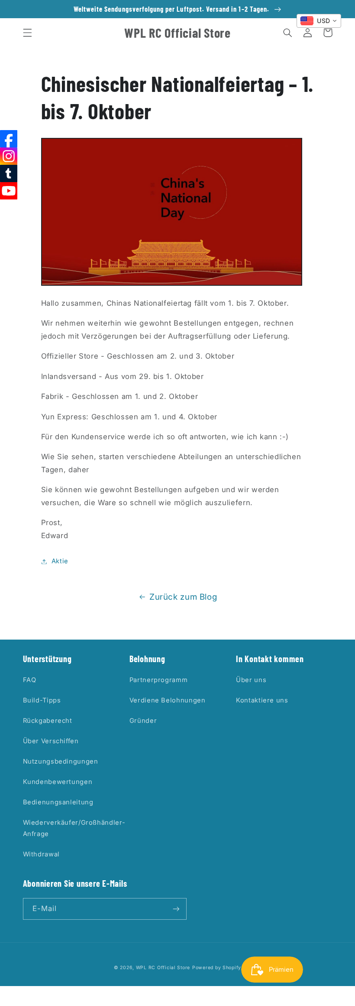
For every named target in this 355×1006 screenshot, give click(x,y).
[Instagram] (8, 156)
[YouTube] (8, 190)
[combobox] (319, 21)
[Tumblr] (8, 173)
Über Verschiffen (51, 741)
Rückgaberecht (47, 721)
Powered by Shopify (216, 967)
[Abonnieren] (176, 908)
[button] (27, 32)
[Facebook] (8, 138)
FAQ (29, 680)
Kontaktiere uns (262, 700)
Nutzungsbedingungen (60, 761)
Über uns (251, 680)
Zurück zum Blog (183, 597)
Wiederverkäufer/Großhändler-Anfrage (74, 828)
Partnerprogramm (158, 680)
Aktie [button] (60, 561)
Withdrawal (41, 854)
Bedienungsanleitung (58, 802)
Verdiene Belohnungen (167, 700)
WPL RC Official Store (163, 967)
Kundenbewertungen (58, 782)
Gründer (143, 721)
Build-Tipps (42, 700)
